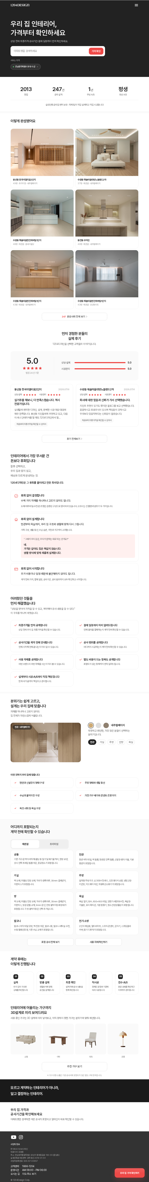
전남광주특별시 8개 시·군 (25, 66)
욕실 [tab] (131, 742)
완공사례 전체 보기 (73, 316)
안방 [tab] (121, 742)
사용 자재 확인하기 (98, 942)
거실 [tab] (102, 742)
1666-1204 (28, 1166)
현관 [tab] (92, 742)
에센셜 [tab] (25, 844)
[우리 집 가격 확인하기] (130, 1173)
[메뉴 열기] (134, 5)
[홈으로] (20, 5)
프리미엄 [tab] (54, 844)
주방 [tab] (111, 742)
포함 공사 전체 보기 (50, 942)
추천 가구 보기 (74, 1066)
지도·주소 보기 (29, 1173)
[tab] (91, 725)
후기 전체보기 (73, 438)
